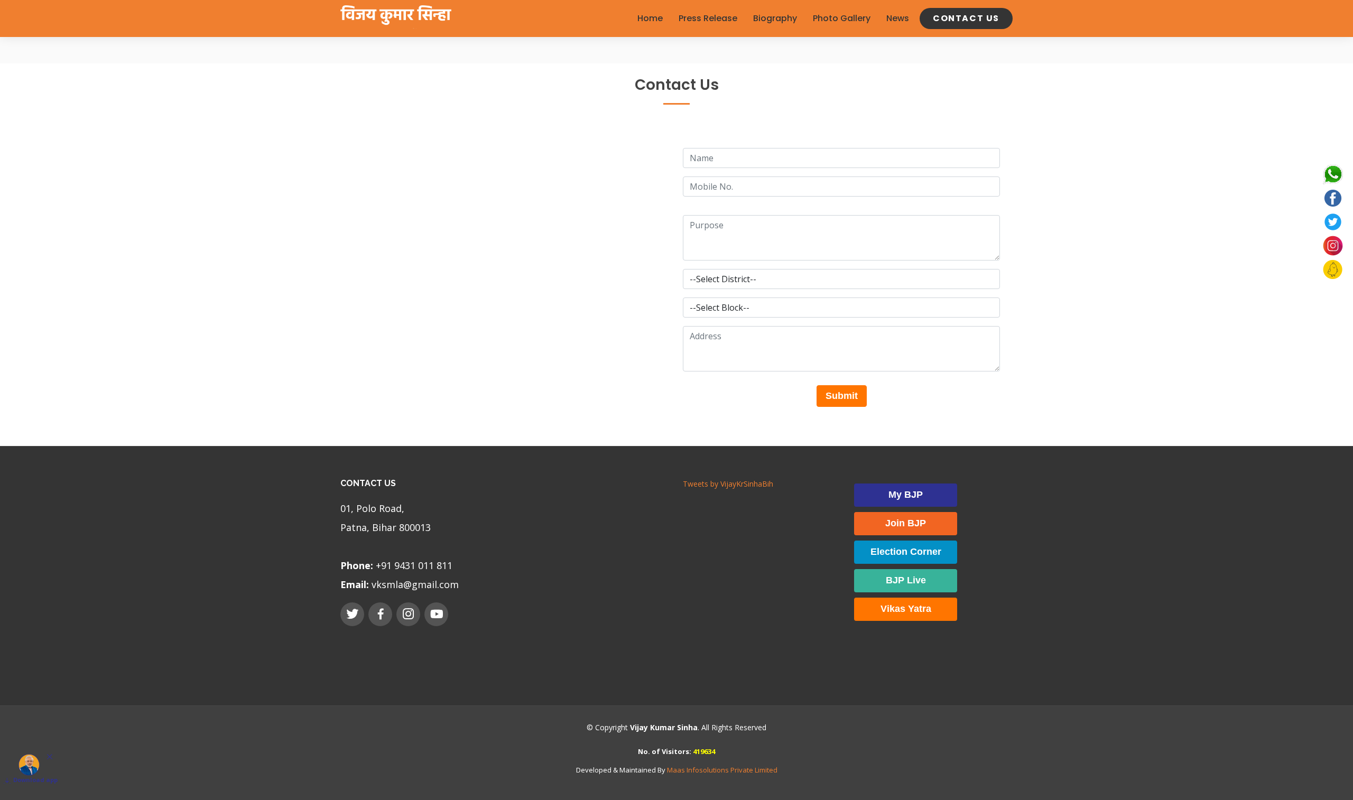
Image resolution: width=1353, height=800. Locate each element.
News (897, 18)
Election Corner (905, 551)
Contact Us (966, 18)
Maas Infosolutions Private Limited (722, 770)
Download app (35, 780)
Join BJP (905, 523)
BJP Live (906, 580)
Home (650, 18)
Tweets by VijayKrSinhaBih (728, 484)
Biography (775, 18)
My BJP (905, 494)
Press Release (708, 18)
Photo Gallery (841, 18)
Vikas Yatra (906, 608)
